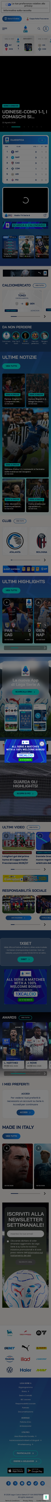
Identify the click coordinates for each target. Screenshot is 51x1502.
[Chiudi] (42, 744)
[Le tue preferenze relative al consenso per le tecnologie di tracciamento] (46, 1497)
